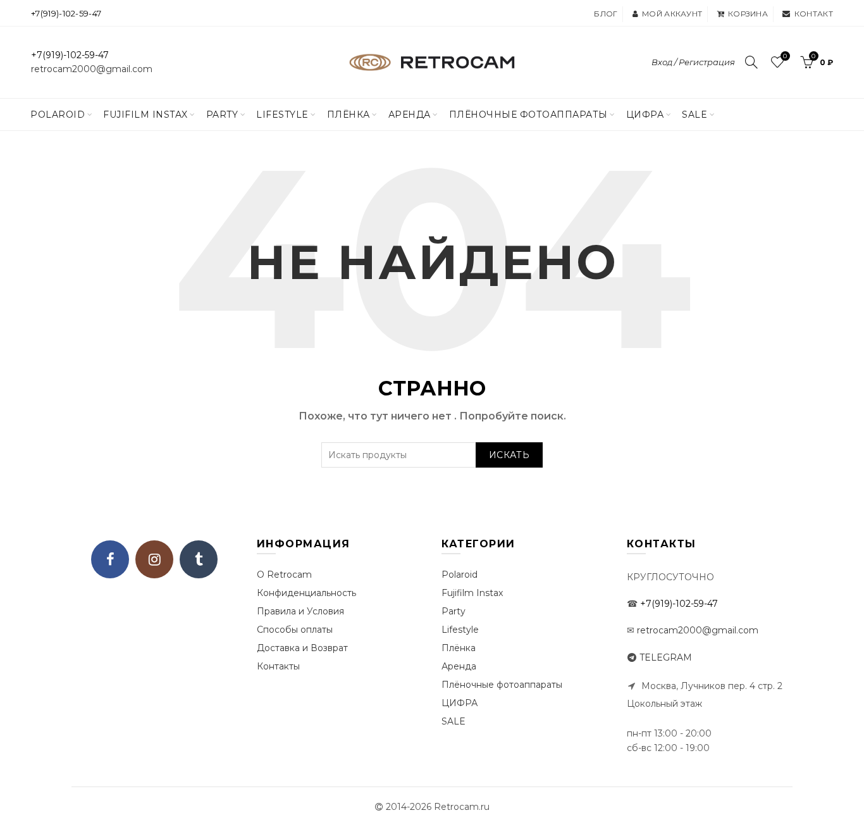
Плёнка (348, 114)
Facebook (110, 559)
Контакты (278, 666)
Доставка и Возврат (302, 648)
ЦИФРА (645, 114)
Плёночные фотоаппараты (501, 684)
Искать (509, 455)
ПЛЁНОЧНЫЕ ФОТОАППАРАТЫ (528, 114)
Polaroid (57, 114)
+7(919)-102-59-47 (66, 13)
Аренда (409, 114)
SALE (694, 114)
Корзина (748, 13)
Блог (605, 13)
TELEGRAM (665, 657)
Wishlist (785, 56)
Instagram (154, 559)
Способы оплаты (295, 629)
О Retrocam (284, 574)
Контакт (813, 13)
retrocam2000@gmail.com (91, 69)
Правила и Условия (300, 611)
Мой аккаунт (672, 13)
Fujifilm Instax (145, 114)
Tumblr (199, 559)
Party (222, 114)
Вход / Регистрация (693, 62)
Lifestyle (282, 114)
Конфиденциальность (306, 593)
